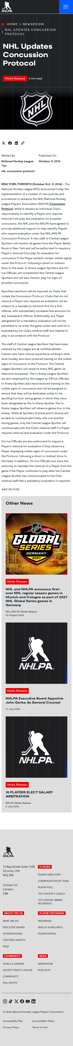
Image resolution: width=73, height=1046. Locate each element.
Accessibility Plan (13, 1021)
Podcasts (44, 970)
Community (10, 976)
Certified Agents (14, 940)
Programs (45, 921)
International (13, 933)
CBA (5, 893)
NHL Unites (19, 982)
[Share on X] (3, 143)
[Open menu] (66, 7)
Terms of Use (39, 1027)
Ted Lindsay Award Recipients (50, 901)
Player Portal (54, 933)
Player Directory (49, 874)
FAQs (6, 946)
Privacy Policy (11, 1027)
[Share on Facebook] (10, 143)
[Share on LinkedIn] (16, 143)
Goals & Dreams (13, 963)
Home (12, 24)
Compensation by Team (53, 881)
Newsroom (33, 24)
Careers (8, 889)
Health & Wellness (50, 927)
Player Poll (45, 887)
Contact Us (10, 885)
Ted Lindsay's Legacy (51, 893)
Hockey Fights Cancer (17, 970)
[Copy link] (23, 143)
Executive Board (14, 927)
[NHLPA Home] (7, 7)
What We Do (11, 921)
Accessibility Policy (43, 1021)
